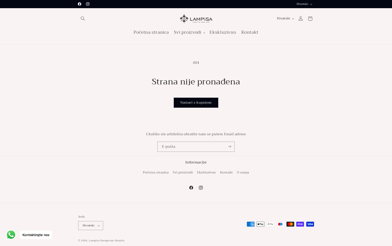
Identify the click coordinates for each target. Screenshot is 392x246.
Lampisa (94, 240)
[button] (83, 18)
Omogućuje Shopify (112, 240)
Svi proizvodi (183, 172)
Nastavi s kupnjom (196, 102)
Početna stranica (156, 172)
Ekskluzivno (206, 172)
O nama (243, 172)
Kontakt (226, 172)
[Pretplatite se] (229, 147)
